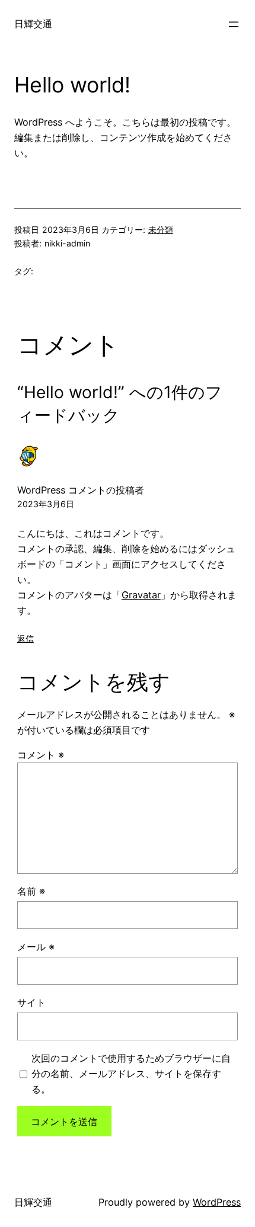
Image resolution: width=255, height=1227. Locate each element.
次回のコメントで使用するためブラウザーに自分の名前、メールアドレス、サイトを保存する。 (131, 1073)
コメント (40, 755)
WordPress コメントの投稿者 (80, 490)
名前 (31, 891)
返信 (25, 638)
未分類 (160, 230)
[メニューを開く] (234, 24)
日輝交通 (33, 24)
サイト (31, 1002)
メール (36, 947)
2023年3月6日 (45, 504)
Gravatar (141, 595)
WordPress (217, 1202)
